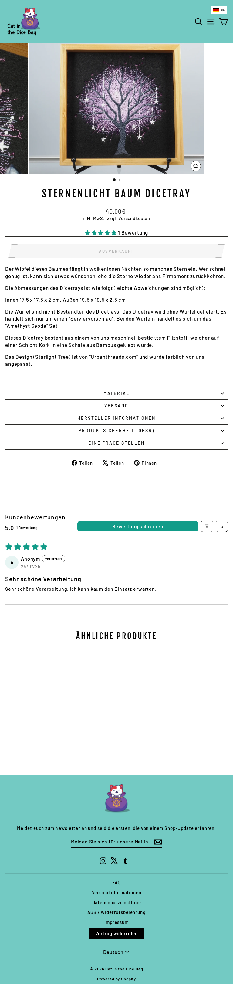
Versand (116, 405)
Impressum (116, 922)
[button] (101, 232)
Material (116, 393)
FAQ (116, 882)
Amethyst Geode (26, 326)
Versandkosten (134, 218)
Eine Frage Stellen (116, 443)
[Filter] (207, 526)
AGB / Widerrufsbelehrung (116, 912)
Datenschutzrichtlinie (116, 902)
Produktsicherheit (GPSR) (116, 430)
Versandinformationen (116, 892)
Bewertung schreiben (137, 526)
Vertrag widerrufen (116, 933)
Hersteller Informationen (116, 418)
